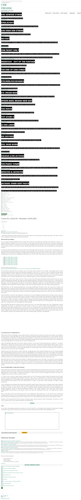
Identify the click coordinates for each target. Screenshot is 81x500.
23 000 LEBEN (7, 124)
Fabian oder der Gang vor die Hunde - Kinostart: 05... (10, 442)
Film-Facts (56, 13)
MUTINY (5, 38)
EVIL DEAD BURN (9, 144)
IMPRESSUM (3, 1)
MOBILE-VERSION (4, 214)
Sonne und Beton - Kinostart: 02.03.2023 (8, 445)
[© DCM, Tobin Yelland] (10, 258)
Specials (72, 13)
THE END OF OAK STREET (13, 69)
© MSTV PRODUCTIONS (5, 498)
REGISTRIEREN (9, 1)
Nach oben (3, 463)
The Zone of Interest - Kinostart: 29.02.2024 (9, 448)
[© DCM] (10, 263)
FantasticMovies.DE (6, 2)
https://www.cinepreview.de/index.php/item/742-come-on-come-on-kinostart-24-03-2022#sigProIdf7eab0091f (21, 268)
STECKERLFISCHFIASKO (12, 81)
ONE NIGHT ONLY (10, 50)
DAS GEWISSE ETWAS (11, 14)
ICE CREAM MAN (9, 92)
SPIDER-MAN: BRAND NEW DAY (16, 100)
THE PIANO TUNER (10, 164)
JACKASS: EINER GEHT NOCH (15, 183)
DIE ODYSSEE (7, 136)
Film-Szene (63, 13)
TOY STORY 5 (7, 116)
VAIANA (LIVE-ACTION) (12, 156)
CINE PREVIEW (6, 6)
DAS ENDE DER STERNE (12, 30)
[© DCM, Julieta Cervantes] (10, 257)
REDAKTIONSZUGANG (17, 1)
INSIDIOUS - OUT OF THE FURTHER (18, 61)
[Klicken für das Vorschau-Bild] (9, 231)
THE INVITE (6, 108)
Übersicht (48, 13)
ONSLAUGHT (7, 22)
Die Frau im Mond (4, 451)
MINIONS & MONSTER (12, 172)
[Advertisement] (32, 322)
